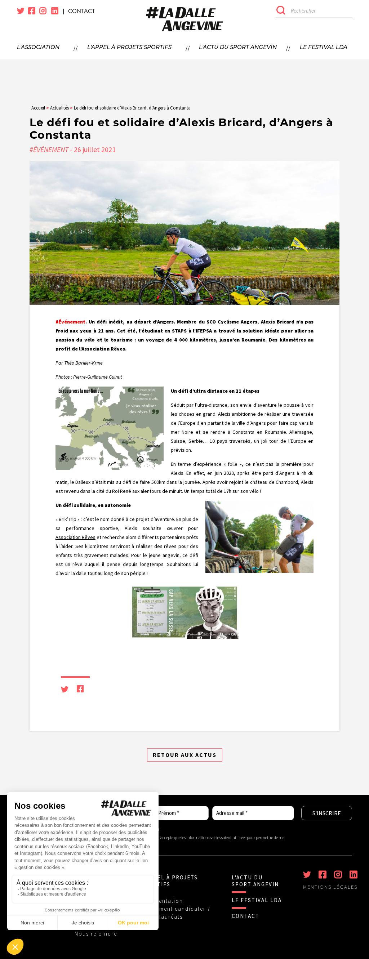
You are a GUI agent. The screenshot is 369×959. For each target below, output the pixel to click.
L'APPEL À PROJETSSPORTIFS (169, 881)
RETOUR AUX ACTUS (185, 754)
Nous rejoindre (96, 933)
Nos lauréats (165, 916)
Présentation (165, 900)
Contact (81, 11)
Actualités (59, 108)
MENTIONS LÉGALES (330, 887)
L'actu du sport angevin (238, 47)
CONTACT (245, 916)
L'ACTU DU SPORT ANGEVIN (255, 881)
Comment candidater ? (178, 908)
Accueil (38, 108)
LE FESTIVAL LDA (257, 900)
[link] (75, 537)
